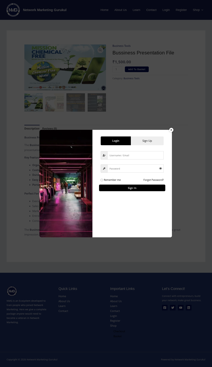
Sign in (132, 188)
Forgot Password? (153, 179)
